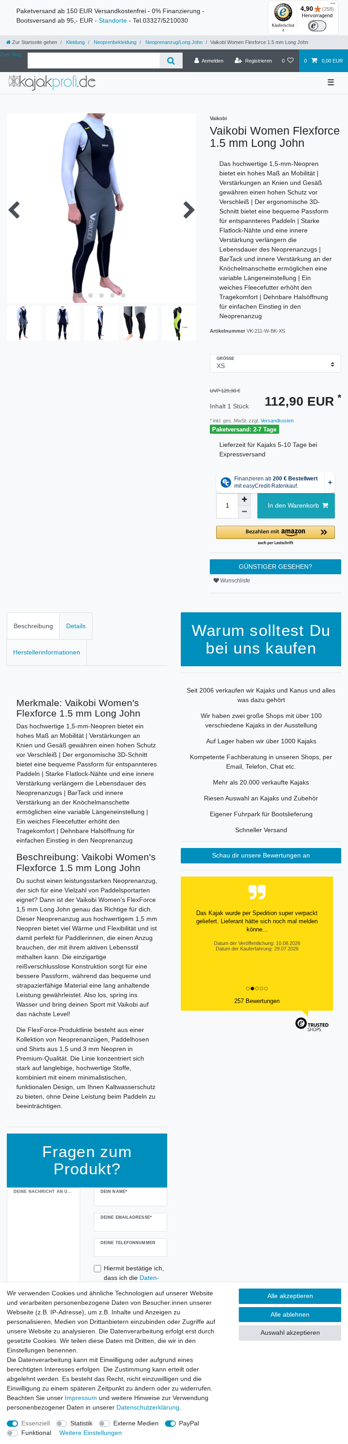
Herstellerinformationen (46, 652)
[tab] (33, 625)
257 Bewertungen (257, 1001)
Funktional (36, 1432)
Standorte (113, 20)
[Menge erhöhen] (244, 499)
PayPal (189, 1423)
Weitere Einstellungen (90, 1432)
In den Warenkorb (293, 505)
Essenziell (35, 1423)
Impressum (81, 1397)
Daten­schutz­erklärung (147, 1407)
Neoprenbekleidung (114, 42)
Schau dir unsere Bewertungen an (261, 855)
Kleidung (75, 42)
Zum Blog (10, 54)
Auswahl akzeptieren (290, 1332)
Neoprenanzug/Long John (173, 42)
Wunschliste (234, 580)
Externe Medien (136, 1423)
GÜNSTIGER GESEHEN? (275, 566)
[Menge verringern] (244, 512)
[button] (275, 536)
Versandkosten (276, 420)
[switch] (317, 25)
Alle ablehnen (290, 1314)
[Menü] (333, 5)
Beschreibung (33, 626)
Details (76, 626)
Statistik (81, 1423)
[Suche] (171, 60)
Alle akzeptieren (290, 1295)
